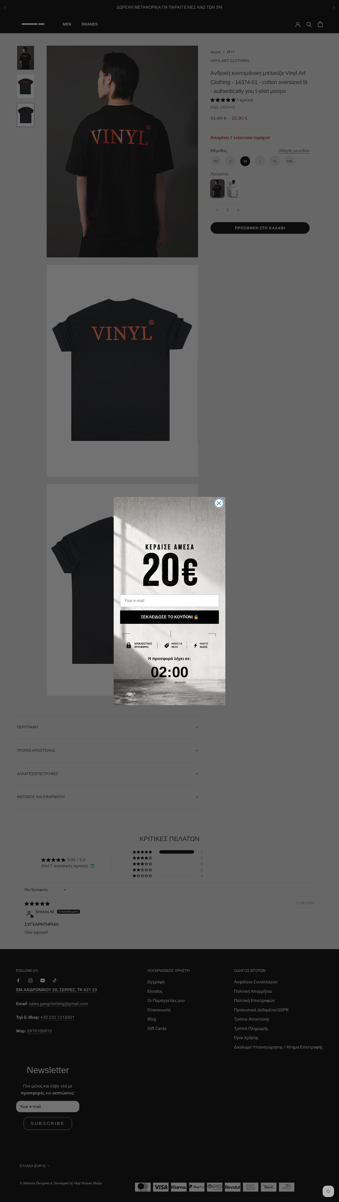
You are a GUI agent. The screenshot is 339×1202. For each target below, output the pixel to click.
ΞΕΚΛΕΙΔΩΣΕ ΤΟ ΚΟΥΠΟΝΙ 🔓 (170, 617)
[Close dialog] (219, 503)
